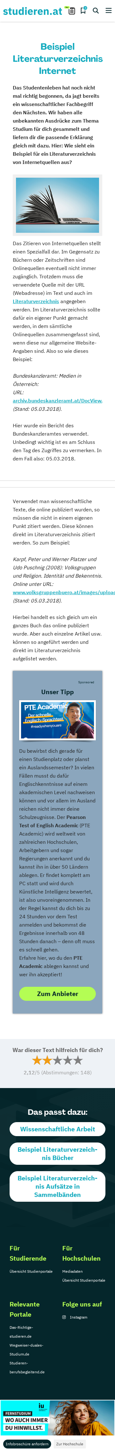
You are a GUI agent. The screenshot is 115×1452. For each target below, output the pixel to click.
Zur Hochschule (69, 1443)
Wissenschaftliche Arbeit (57, 1129)
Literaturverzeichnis (36, 301)
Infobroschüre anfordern (27, 1443)
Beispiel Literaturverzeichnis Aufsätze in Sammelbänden (57, 1186)
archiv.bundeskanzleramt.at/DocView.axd (62, 400)
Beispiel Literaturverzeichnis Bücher (57, 1153)
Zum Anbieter (57, 993)
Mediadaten (72, 1271)
